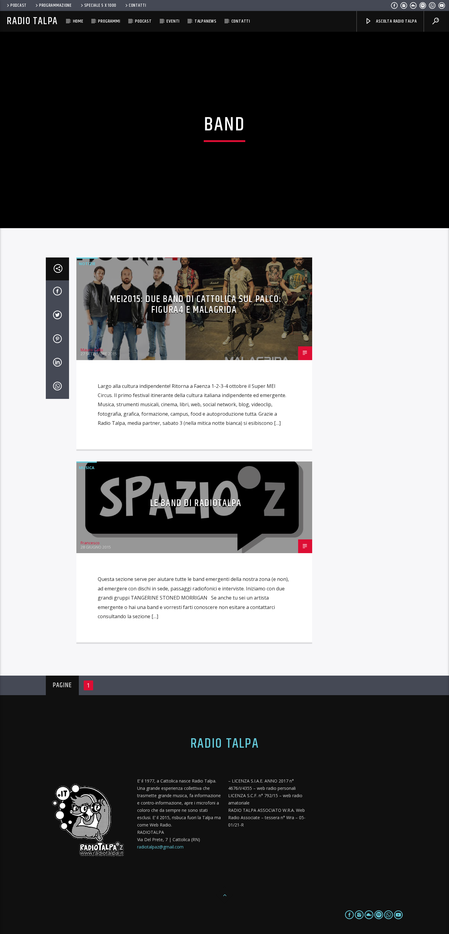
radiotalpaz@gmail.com (160, 847)
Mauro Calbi (92, 349)
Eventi (173, 21)
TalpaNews (206, 21)
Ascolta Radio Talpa (396, 21)
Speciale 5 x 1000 (100, 5)
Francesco (90, 542)
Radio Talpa (32, 21)
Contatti (137, 5)
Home (78, 21)
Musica (86, 467)
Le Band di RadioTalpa (196, 503)
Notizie (87, 263)
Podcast (18, 5)
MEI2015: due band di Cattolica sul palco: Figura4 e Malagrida (196, 304)
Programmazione (55, 5)
